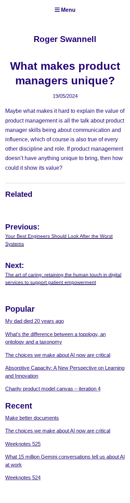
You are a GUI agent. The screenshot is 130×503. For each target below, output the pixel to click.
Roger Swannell (65, 39)
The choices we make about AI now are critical (57, 355)
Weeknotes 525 (23, 444)
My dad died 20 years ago (34, 321)
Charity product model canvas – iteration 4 (53, 389)
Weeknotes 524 (23, 477)
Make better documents (32, 418)
